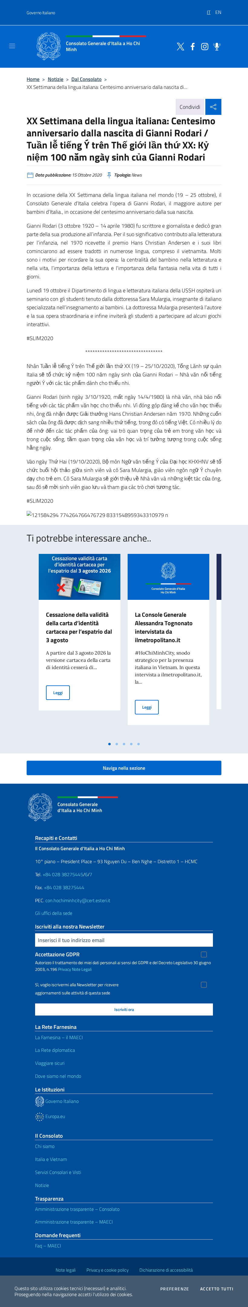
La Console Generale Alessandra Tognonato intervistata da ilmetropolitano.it (164, 627)
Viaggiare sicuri (49, 1063)
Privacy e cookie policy (107, 1269)
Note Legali (82, 969)
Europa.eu (54, 1116)
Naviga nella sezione (124, 768)
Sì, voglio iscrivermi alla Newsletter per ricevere (77, 984)
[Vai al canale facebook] (191, 46)
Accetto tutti (216, 1289)
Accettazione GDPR (57, 954)
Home (33, 79)
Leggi (61, 692)
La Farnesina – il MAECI (59, 1037)
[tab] (109, 744)
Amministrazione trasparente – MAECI (74, 1221)
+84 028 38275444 (64, 887)
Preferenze (174, 1289)
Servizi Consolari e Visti (58, 1172)
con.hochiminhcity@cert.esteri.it (77, 900)
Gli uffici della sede (53, 913)
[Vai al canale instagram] (203, 46)
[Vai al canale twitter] (179, 46)
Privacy (64, 969)
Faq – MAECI (48, 1245)
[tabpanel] (79, 646)
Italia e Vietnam (51, 1159)
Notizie (56, 79)
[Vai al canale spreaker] (215, 46)
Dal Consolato (86, 79)
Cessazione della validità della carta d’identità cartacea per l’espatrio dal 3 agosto (79, 627)
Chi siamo (44, 1146)
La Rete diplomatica (55, 1050)
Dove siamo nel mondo (58, 1076)
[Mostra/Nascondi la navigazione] (12, 46)
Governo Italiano (41, 12)
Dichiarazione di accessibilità (166, 1269)
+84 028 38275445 (63, 874)
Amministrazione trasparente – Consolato (77, 1209)
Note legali (66, 1269)
